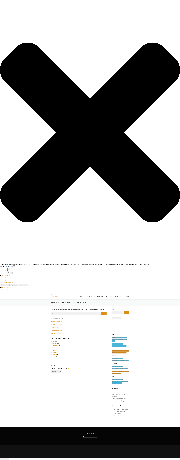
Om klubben (108, 296)
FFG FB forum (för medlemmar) (120, 409)
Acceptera (3, 285)
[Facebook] (86, 451)
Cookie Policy (4, 287)
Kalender (80, 296)
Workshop (53, 352)
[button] (90, 133)
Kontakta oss (118, 296)
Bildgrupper (88, 296)
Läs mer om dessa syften (7, 282)
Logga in (126, 296)
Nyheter (73, 296)
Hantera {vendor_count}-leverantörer (9, 280)
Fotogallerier (98, 296)
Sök (113, 309)
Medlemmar (54, 343)
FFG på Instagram (117, 413)
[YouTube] (94, 451)
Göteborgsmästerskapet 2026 (58, 330)
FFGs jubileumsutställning (57, 333)
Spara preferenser (23, 285)
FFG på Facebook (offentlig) (119, 411)
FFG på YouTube (117, 416)
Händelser (53, 356)
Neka (8, 285)
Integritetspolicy (5, 289)
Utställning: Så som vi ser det (57, 324)
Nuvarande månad (117, 318)
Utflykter (53, 348)
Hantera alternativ (5, 275)
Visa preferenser (14, 285)
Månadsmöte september (56, 321)
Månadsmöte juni (55, 327)
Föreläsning (53, 350)
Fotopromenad (54, 359)
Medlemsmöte (54, 345)
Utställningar (54, 354)
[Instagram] (90, 451)
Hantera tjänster (5, 277)
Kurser (52, 361)
